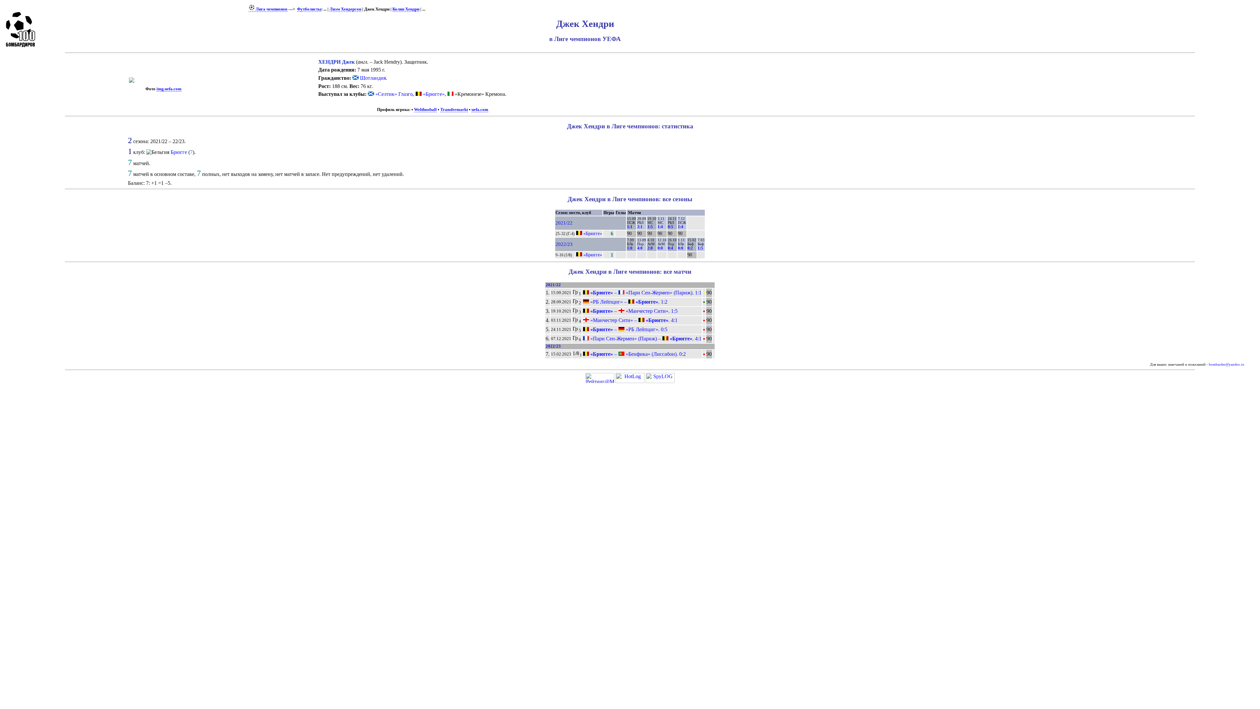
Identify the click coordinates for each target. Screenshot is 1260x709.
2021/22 (564, 223)
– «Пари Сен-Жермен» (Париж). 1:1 (645, 292)
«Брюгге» (434, 94)
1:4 (660, 227)
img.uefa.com (169, 89)
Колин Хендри (405, 9)
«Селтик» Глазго (394, 94)
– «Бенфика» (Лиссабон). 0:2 (637, 354)
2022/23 (564, 244)
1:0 (629, 248)
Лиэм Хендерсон (345, 9)
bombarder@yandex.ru (1226, 364)
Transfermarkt (454, 109)
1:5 (650, 227)
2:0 (650, 248)
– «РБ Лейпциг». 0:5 (628, 329)
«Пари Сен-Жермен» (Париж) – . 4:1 (645, 338)
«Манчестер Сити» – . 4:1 (633, 320)
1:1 (629, 227)
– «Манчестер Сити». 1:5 (633, 311)
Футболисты (309, 9)
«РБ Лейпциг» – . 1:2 (628, 302)
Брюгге (179, 152)
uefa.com (480, 109)
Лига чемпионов (271, 9)
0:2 (690, 248)
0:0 (660, 248)
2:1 (639, 227)
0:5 (670, 227)
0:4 (670, 248)
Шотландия (372, 78)
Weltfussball (425, 109)
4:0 (639, 248)
